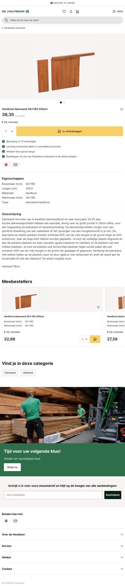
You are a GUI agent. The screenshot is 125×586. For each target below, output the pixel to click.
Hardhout (28, 372)
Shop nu (12, 467)
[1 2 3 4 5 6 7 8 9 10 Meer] (8, 131)
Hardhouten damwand (14, 28)
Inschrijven (113, 495)
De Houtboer (17, 583)
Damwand (10, 372)
